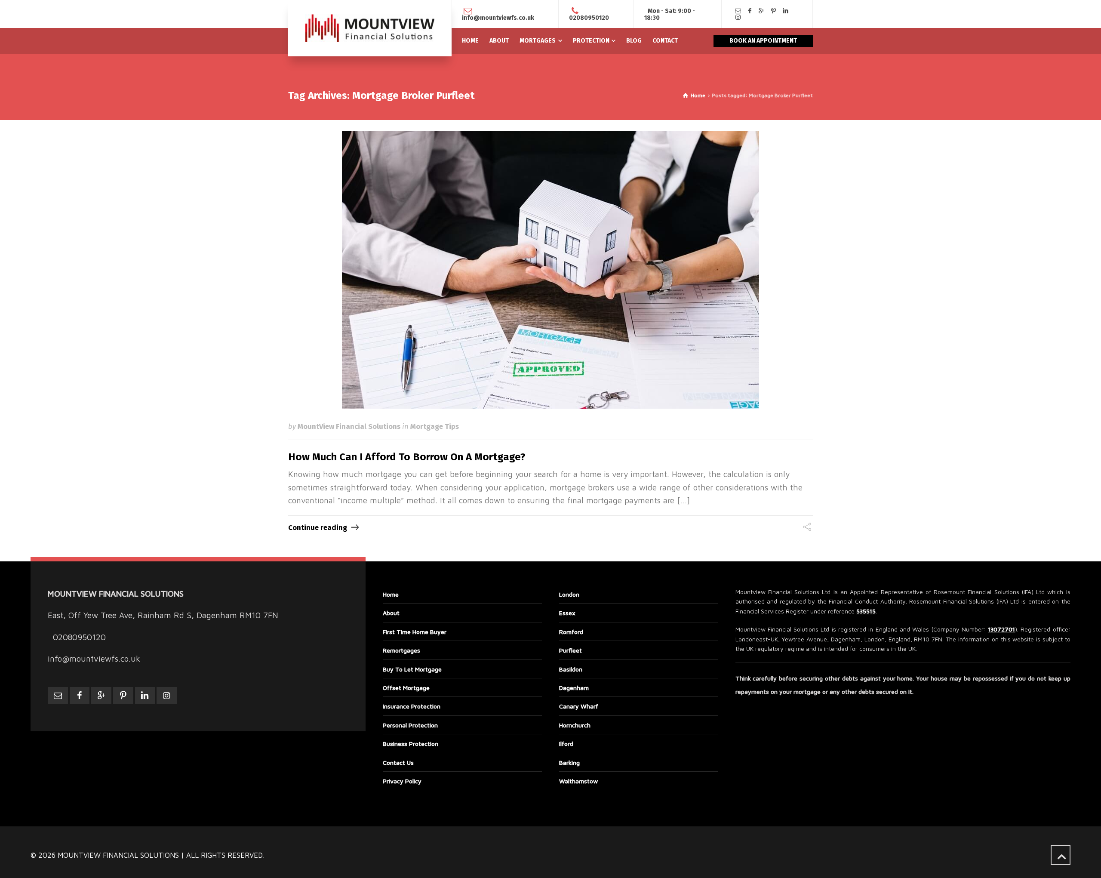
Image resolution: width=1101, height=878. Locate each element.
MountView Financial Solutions (349, 426)
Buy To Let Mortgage (412, 669)
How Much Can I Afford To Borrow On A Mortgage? (407, 457)
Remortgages (401, 650)
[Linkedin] (785, 11)
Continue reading (317, 527)
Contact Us (398, 762)
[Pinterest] (773, 11)
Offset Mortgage (406, 687)
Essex (567, 612)
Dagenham (574, 687)
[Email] (738, 11)
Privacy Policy (402, 781)
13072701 (1001, 629)
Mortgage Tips (434, 426)
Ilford (566, 743)
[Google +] (761, 11)
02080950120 (589, 18)
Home (391, 594)
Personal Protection (410, 725)
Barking (569, 762)
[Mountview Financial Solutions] (369, 28)
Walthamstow (578, 781)
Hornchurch (574, 725)
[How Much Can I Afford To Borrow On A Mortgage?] (550, 270)
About (391, 612)
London (569, 594)
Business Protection (410, 743)
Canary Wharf (578, 706)
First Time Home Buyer (414, 631)
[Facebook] (750, 11)
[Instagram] (738, 17)
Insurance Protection (411, 706)
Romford (571, 631)
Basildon (570, 669)
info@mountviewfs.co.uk (498, 18)
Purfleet (570, 650)
